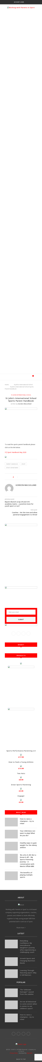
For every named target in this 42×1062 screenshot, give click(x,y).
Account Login (19, 2)
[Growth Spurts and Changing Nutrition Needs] (11, 961)
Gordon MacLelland (24, 404)
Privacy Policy (14, 1053)
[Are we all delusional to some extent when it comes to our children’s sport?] (11, 1005)
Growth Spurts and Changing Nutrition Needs (27, 960)
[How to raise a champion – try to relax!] (11, 822)
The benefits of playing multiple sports (26, 874)
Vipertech (29, 1053)
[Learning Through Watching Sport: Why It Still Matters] (11, 973)
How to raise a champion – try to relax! (27, 821)
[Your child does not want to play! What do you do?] (11, 834)
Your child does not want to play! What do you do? (27, 833)
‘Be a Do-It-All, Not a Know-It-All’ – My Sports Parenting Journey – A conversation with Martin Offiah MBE (28, 860)
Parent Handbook (12, 464)
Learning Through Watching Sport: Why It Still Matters (28, 972)
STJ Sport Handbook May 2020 (15, 452)
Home (7, 385)
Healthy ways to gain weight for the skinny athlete (28, 845)
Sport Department (12, 467)
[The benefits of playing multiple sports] (11, 875)
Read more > (21, 928)
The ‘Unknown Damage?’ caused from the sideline (27, 991)
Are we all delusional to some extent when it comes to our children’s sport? (28, 1005)
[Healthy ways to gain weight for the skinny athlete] (11, 846)
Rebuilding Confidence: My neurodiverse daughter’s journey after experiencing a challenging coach (28, 946)
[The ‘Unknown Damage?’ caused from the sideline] (11, 992)
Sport (23, 464)
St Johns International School (23, 385)
